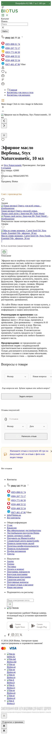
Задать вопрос (26, 396)
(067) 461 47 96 (12, 64)
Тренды (10, 554)
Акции (10, 561)
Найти (5, 31)
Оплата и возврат (15, 569)
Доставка (11, 566)
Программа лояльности (18, 571)
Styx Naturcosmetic (13, 165)
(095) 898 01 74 (12, 44)
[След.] (4, 125)
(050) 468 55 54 (12, 60)
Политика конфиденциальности (23, 546)
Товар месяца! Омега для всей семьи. (19, 211)
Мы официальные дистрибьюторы (24, 530)
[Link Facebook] (9, 635)
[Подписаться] (10, 604)
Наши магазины (15, 587)
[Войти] (3, 68)
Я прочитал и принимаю (12, 722)
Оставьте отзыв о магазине (20, 584)
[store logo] (9, 12)
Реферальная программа (19, 577)
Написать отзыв (28, 436)
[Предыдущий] (4, 121)
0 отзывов (6, 168)
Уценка (10, 564)
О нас (10, 525)
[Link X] (21, 635)
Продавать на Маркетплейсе (21, 538)
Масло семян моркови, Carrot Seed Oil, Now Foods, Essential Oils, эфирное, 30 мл (26, 237)
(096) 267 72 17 (12, 48)
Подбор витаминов (16, 551)
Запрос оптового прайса (19, 535)
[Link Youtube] (17, 635)
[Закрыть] (4, 716)
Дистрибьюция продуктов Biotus (23, 533)
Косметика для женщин (18, 95)
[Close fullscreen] (4, 135)
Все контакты (13, 517)
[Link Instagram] (13, 635)
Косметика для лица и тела (20, 92)
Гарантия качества (16, 579)
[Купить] (4, 252)
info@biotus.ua (14, 515)
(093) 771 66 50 (12, 52)
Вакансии (12, 528)
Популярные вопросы (17, 582)
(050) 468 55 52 (12, 56)
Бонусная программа (17, 574)
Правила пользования (17, 548)
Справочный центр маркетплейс (23, 541)
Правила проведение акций (20, 543)
